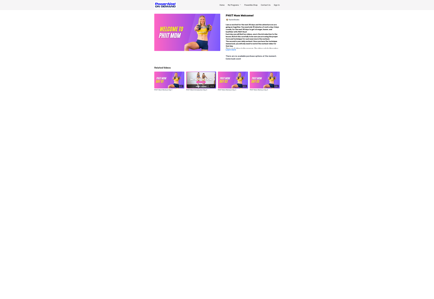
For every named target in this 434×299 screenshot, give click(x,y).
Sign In (277, 5)
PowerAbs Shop (250, 5)
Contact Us (265, 5)
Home (222, 5)
